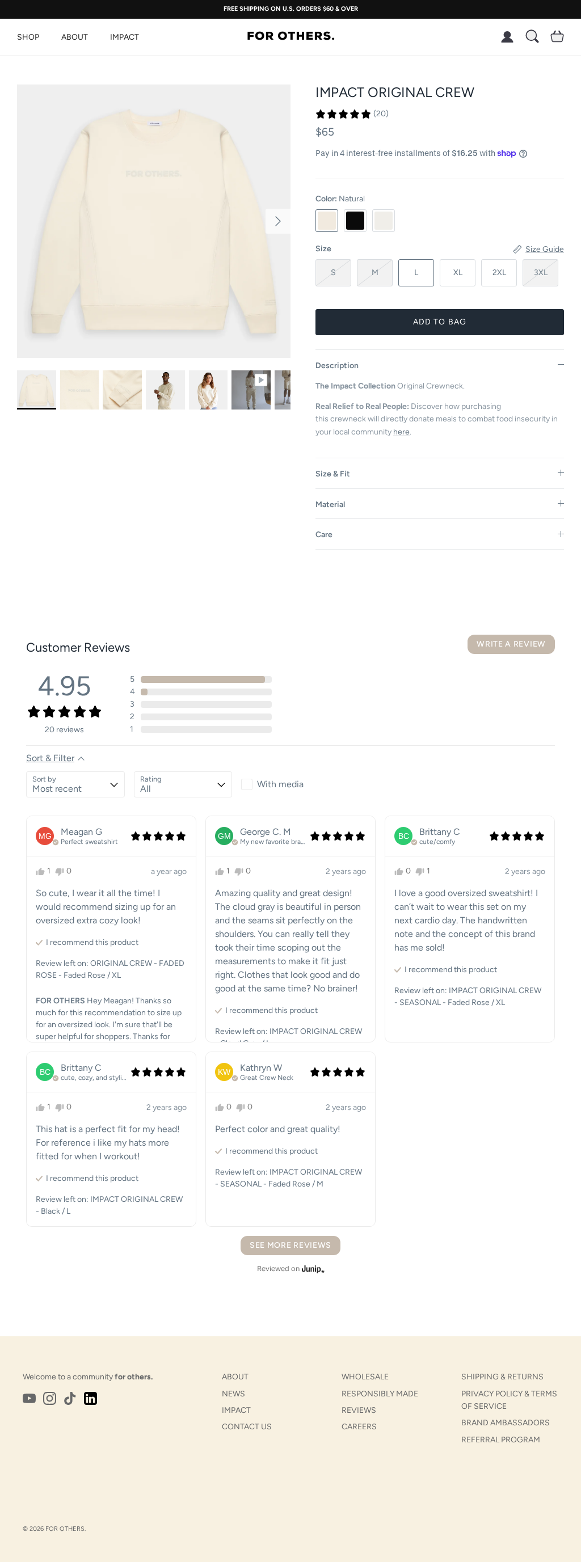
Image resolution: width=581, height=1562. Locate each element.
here (401, 432)
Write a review (511, 644)
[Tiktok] (70, 1398)
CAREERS (359, 1427)
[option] (153, 221)
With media (280, 784)
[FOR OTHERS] (291, 37)
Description (337, 365)
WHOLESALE (365, 1377)
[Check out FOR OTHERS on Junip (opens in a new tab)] (312, 1269)
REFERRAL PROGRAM (500, 1440)
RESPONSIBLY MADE (380, 1394)
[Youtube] (29, 1398)
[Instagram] (49, 1398)
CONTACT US (247, 1427)
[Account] (505, 37)
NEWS (233, 1394)
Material (330, 504)
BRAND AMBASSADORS (505, 1423)
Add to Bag (439, 322)
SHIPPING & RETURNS (502, 1377)
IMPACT (124, 37)
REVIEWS (359, 1410)
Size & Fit (332, 474)
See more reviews (290, 1245)
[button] (352, 114)
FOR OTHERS (65, 1529)
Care (323, 534)
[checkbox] (290, 784)
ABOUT (74, 37)
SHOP (28, 37)
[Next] (278, 221)
